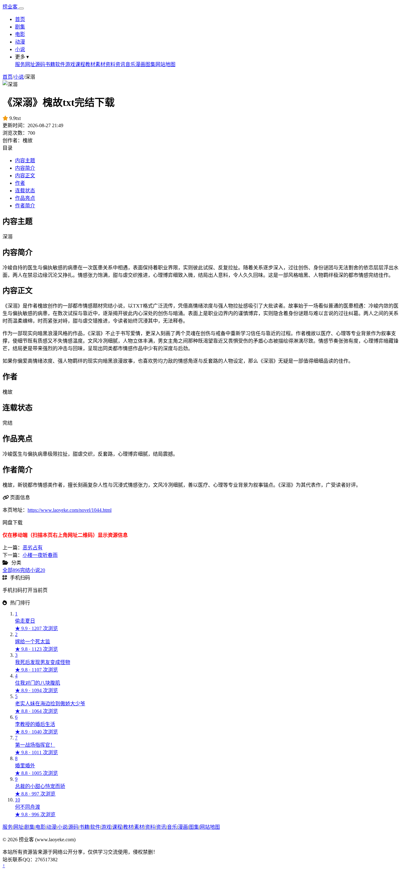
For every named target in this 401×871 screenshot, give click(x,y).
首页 (20, 19)
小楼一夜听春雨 (40, 555)
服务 (20, 64)
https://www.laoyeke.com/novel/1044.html (70, 510)
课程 (80, 64)
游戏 (70, 64)
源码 (40, 64)
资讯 (120, 64)
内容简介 (25, 168)
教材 (90, 64)
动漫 (20, 41)
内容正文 (25, 175)
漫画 (140, 64)
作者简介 (25, 205)
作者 (20, 183)
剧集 (20, 26)
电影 (20, 34)
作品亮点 (25, 198)
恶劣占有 (33, 547)
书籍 (50, 64)
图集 (150, 64)
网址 (30, 64)
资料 (110, 64)
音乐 (130, 64)
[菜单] (21, 8)
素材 (100, 64)
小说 (20, 49)
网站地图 (165, 64)
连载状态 (25, 190)
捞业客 (11, 6)
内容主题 (25, 160)
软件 (60, 64)
